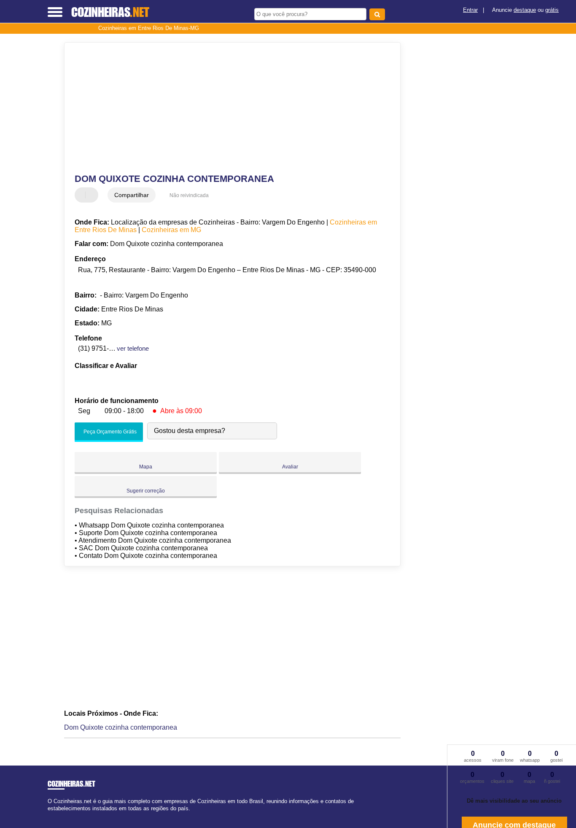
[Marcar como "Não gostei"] (93, 195)
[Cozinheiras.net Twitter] (53, 816)
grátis (552, 10)
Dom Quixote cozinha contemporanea (120, 727)
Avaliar (290, 467)
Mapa (145, 467)
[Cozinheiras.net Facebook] (49, 816)
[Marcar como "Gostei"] (82, 195)
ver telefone (133, 348)
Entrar (470, 10)
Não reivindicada (189, 195)
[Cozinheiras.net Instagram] (57, 816)
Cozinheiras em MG (171, 229)
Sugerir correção (146, 491)
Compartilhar (131, 195)
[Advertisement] (227, 108)
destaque (525, 10)
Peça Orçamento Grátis (109, 432)
